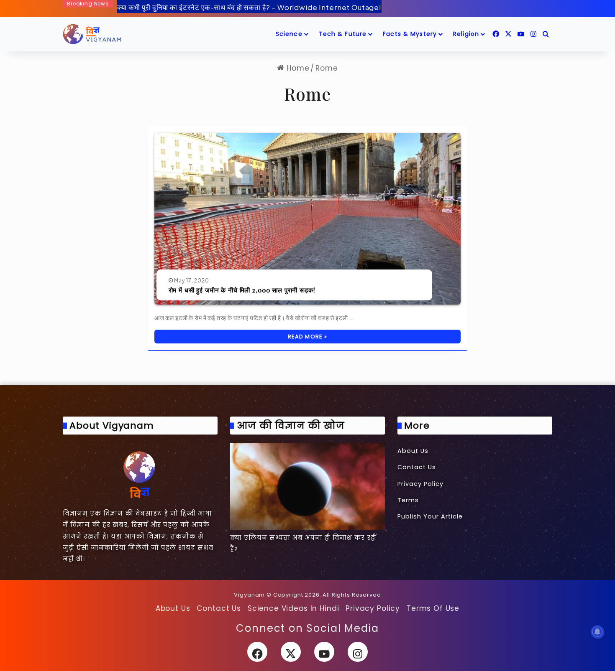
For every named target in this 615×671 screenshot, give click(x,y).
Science (289, 34)
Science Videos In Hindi (293, 608)
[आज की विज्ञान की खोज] (307, 486)
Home (296, 68)
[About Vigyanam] (140, 474)
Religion (466, 34)
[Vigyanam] (92, 34)
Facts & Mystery (410, 34)
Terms (408, 500)
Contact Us (416, 467)
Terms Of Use (433, 608)
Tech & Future (343, 34)
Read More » (307, 336)
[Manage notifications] (597, 631)
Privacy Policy (420, 484)
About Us (412, 451)
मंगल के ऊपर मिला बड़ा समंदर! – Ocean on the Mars (196, 9)
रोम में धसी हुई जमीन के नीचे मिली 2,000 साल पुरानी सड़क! (242, 290)
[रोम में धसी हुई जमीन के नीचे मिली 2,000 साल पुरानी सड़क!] (307, 219)
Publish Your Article (430, 516)
